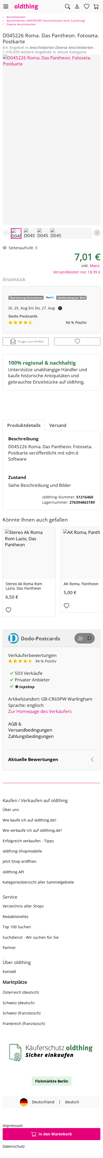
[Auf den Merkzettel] (77, 341)
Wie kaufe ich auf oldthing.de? (29, 820)
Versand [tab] (57, 425)
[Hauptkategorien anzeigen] (5, 6)
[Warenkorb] (96, 6)
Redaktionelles (16, 916)
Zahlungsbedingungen (31, 736)
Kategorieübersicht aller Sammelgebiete (38, 882)
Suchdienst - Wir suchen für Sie (31, 937)
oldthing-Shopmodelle (22, 851)
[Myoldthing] (77, 6)
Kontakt (9, 971)
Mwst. (95, 265)
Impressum (13, 1125)
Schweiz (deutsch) (18, 1002)
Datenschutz (14, 1146)
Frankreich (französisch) (24, 1023)
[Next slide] (97, 232)
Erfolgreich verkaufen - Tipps (28, 840)
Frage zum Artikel (31, 341)
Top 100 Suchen (17, 926)
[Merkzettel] (86, 6)
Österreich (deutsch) (21, 992)
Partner (9, 947)
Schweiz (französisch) (21, 1013)
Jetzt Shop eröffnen (19, 861)
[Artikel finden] (67, 6)
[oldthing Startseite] (26, 6)
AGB (12, 724)
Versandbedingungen (30, 730)
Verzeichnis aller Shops (23, 906)
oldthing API (13, 871)
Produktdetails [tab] (23, 425)
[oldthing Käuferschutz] (51, 1052)
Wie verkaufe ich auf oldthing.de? (32, 830)
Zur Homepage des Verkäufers (40, 711)
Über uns (11, 809)
